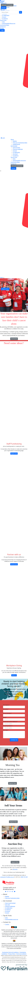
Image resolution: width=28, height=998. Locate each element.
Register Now (5, 289)
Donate (4, 7)
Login (3, 9)
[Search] (20, 12)
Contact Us (3, 3)
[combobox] (14, 723)
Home (2, 1)
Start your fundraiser (7, 5)
